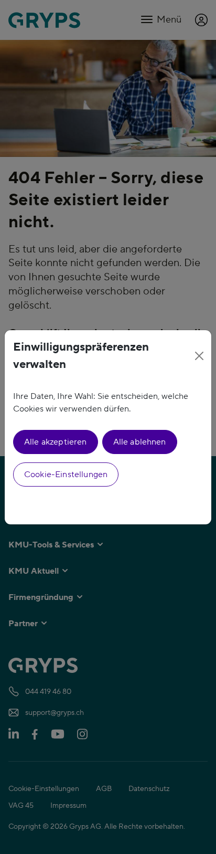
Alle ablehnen (139, 442)
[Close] (199, 355)
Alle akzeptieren (55, 442)
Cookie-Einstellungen (65, 474)
